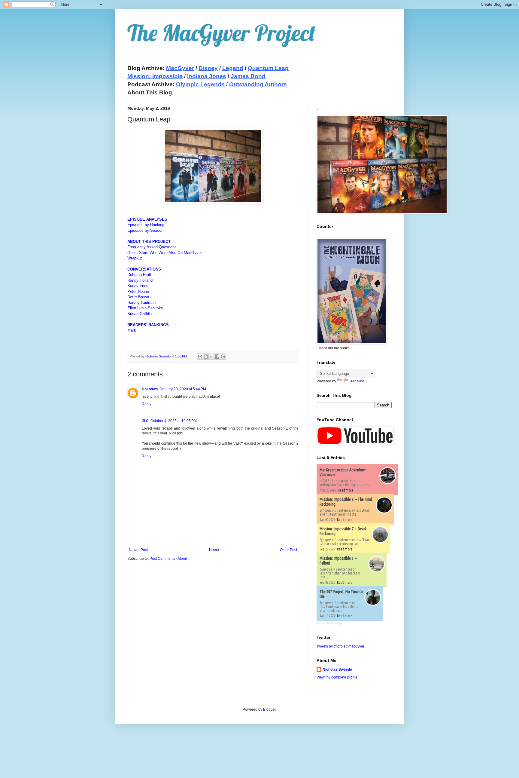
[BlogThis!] (206, 357)
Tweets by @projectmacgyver (340, 646)
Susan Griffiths (140, 313)
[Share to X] (211, 357)
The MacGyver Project (221, 33)
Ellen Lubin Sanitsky (145, 308)
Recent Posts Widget (330, 623)
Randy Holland (140, 280)
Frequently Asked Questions (152, 247)
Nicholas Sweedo (337, 669)
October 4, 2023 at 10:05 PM (173, 421)
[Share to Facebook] (217, 357)
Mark (131, 330)
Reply (146, 404)
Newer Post (138, 550)
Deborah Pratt (139, 274)
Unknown (150, 389)
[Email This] (200, 357)
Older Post (288, 550)
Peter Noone (138, 291)
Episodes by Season (145, 230)
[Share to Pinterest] (223, 357)
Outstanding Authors (258, 84)
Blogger (269, 709)
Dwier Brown (138, 297)
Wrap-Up (134, 258)
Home (214, 550)
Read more (345, 490)
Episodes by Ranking (145, 224)
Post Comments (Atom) (168, 558)
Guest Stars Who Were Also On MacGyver (164, 252)
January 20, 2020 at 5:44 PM (182, 389)
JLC (145, 421)
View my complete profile (337, 677)
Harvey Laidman (141, 302)
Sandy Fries (137, 285)
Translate (356, 381)
